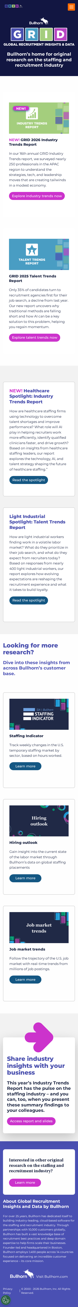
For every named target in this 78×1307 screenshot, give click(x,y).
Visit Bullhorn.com (52, 1277)
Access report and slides (31, 1121)
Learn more (25, 766)
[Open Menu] (71, 7)
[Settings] (6, 1300)
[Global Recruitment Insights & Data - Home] (14, 9)
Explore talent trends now (34, 337)
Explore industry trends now (37, 196)
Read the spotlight (28, 480)
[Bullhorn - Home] (22, 1274)
